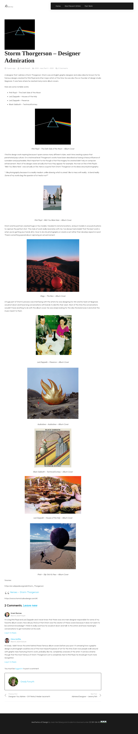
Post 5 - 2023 (48, 68)
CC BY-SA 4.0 (95, 722)
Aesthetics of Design (40, 722)
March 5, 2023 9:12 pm (18, 616)
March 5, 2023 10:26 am (18, 642)
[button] (94, 6)
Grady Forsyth (25, 68)
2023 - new (39, 68)
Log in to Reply (10, 633)
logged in (19, 668)
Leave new (30, 605)
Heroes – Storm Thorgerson (24, 592)
